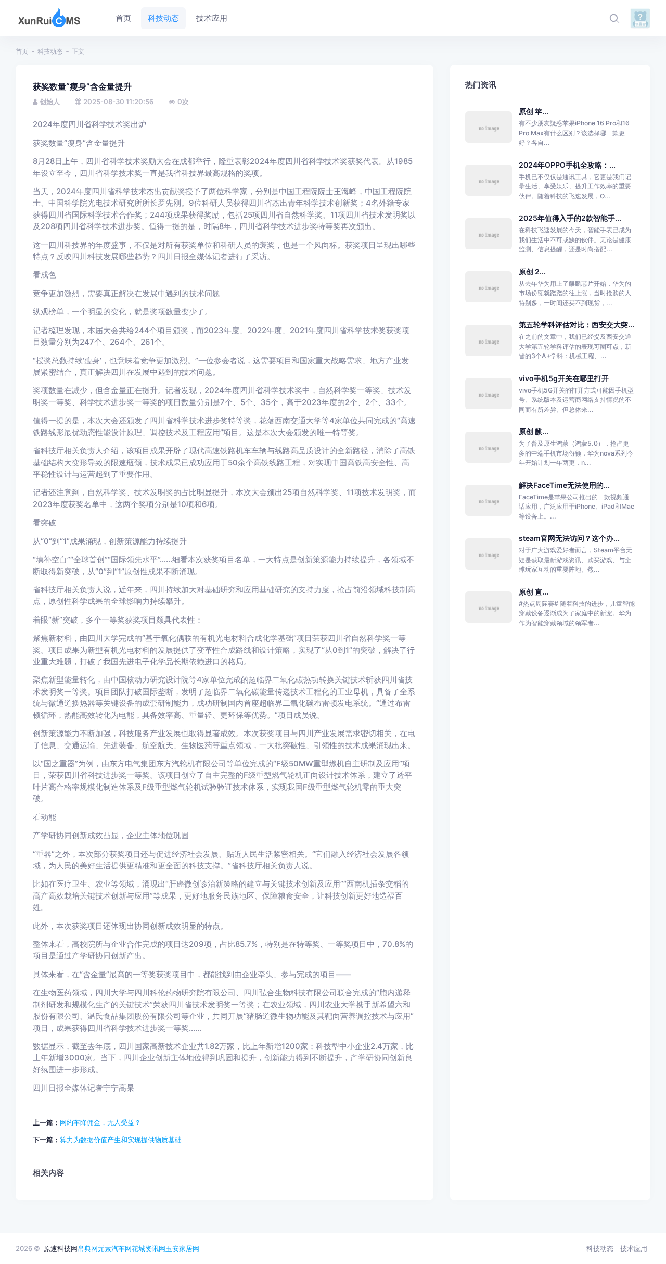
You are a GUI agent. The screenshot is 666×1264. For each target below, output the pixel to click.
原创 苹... (533, 111)
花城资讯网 (148, 1248)
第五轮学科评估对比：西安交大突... (576, 324)
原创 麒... (533, 431)
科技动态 (49, 51)
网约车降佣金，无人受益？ (100, 1122)
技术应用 (633, 1248)
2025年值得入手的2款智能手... (570, 217)
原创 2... (532, 271)
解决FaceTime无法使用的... (564, 485)
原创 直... (533, 591)
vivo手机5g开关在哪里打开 (564, 378)
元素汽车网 (115, 1248)
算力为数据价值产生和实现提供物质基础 (121, 1139)
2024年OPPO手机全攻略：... (567, 164)
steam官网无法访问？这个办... (569, 538)
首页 (22, 51)
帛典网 (88, 1248)
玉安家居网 (182, 1248)
